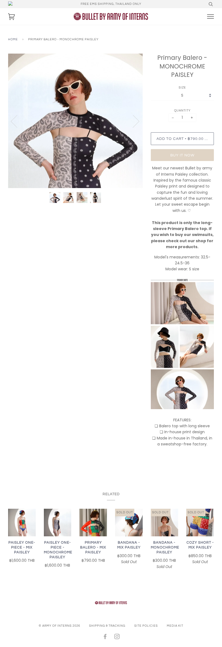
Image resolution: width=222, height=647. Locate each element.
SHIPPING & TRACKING (107, 625)
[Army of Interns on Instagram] (117, 637)
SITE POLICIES (146, 625)
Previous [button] (17, 121)
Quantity (182, 110)
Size (182, 87)
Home (13, 39)
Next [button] (133, 121)
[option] (75, 121)
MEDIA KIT (175, 625)
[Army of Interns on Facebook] (105, 637)
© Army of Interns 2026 (59, 625)
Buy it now (182, 155)
